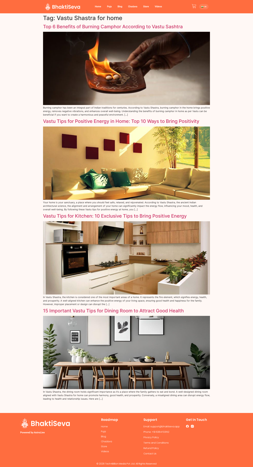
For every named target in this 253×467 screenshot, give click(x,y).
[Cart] (194, 6)
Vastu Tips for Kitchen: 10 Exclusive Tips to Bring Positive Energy (115, 216)
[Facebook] (187, 426)
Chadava (132, 6)
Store (146, 6)
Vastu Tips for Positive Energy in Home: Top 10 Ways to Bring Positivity (121, 121)
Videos (158, 6)
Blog (120, 6)
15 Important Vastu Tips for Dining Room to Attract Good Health (113, 311)
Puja (109, 6)
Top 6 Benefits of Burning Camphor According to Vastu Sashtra (113, 26)
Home (98, 6)
